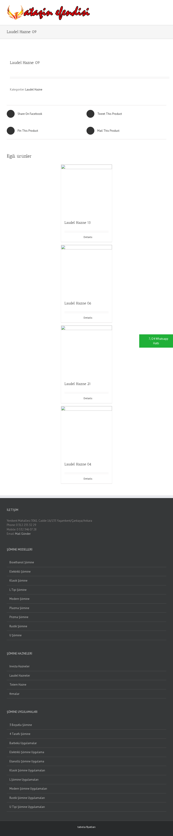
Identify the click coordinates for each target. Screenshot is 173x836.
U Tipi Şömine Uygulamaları (27, 807)
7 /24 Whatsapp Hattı (158, 341)
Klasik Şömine (18, 580)
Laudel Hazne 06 (77, 303)
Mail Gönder (23, 534)
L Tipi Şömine (18, 590)
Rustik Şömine (18, 626)
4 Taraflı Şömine (19, 734)
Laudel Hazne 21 (77, 384)
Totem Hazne (17, 684)
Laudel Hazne (33, 89)
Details (88, 237)
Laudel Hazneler (19, 675)
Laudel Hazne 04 (77, 464)
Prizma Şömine (18, 617)
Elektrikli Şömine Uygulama (26, 752)
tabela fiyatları (86, 827)
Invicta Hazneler (19, 666)
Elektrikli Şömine (20, 571)
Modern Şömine (19, 599)
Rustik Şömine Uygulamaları (27, 798)
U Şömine (15, 635)
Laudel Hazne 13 (77, 222)
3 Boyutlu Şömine (20, 725)
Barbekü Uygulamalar (23, 743)
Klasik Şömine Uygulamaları (27, 770)
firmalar (14, 694)
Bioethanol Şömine (21, 562)
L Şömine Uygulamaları (24, 780)
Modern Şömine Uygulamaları (28, 789)
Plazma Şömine (19, 608)
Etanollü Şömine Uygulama (26, 761)
